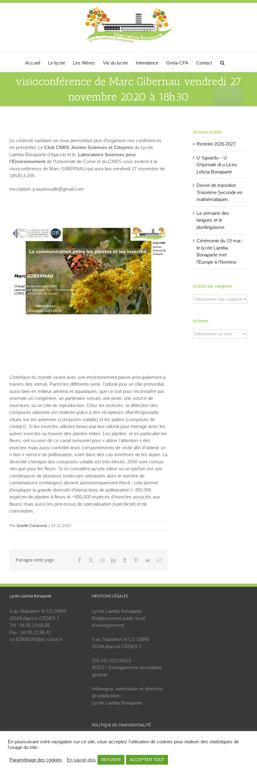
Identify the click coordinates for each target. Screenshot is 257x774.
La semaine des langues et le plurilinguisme (213, 220)
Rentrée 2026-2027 (216, 144)
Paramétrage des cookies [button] (35, 759)
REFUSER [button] (111, 759)
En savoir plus (81, 759)
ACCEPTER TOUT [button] (147, 759)
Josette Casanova (31, 526)
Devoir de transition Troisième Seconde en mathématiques (219, 192)
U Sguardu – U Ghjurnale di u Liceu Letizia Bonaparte (217, 164)
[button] (222, 62)
